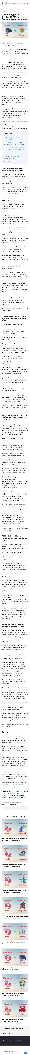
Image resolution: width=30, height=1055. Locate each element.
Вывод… (8, 161)
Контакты (6, 1033)
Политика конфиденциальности (14, 1028)
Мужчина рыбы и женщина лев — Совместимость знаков (13, 994)
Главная (4, 9)
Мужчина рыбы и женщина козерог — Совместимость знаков (14, 865)
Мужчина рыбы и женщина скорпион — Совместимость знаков (15, 917)
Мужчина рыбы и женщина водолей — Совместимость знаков (14, 839)
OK (25, 1053)
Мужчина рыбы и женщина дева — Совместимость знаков (14, 968)
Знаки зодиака (11, 9)
